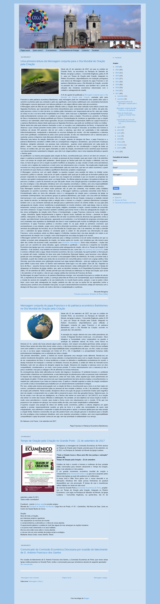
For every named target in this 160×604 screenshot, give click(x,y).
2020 (117, 84)
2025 (117, 70)
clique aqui (40, 504)
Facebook (95, 50)
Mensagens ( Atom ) (36, 581)
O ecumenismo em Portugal (69, 50)
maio (119, 136)
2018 (117, 90)
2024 (117, 73)
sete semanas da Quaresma (92, 249)
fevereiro (120, 145)
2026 (117, 67)
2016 (117, 151)
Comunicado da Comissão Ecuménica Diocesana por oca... (126, 121)
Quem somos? (38, 50)
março (119, 142)
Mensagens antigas (100, 578)
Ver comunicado (26, 564)
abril (119, 139)
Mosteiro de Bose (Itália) (91, 294)
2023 (117, 76)
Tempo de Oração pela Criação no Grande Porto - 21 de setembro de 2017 (62, 440)
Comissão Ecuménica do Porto (89, 488)
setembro (120, 99)
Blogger (86, 598)
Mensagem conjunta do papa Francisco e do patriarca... (126, 109)
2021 (117, 82)
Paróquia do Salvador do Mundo (41, 506)
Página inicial (25, 50)
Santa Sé (118, 197)
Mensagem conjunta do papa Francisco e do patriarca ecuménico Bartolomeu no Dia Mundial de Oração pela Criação (64, 307)
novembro (120, 96)
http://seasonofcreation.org (78, 474)
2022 (117, 78)
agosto (119, 127)
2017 (117, 93)
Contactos (85, 50)
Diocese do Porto (121, 200)
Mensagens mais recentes (30, 578)
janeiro (119, 148)
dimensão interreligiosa (71, 242)
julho (119, 130)
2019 (117, 87)
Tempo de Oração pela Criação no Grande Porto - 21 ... (126, 115)
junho (119, 133)
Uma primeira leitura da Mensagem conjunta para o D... (127, 103)
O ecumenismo (51, 50)
